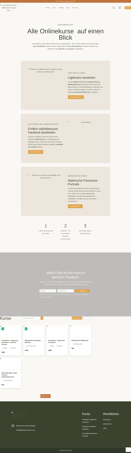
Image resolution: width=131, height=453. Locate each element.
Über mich (75, 7)
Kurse (54, 7)
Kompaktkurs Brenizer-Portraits (90, 435)
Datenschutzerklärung (68, 294)
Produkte (61, 7)
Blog (68, 7)
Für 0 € (48, 7)
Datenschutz (107, 424)
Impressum (107, 419)
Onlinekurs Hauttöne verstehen (89, 428)
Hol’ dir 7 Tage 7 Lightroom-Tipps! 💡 (65, 1)
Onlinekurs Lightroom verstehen (89, 421)
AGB (104, 428)
